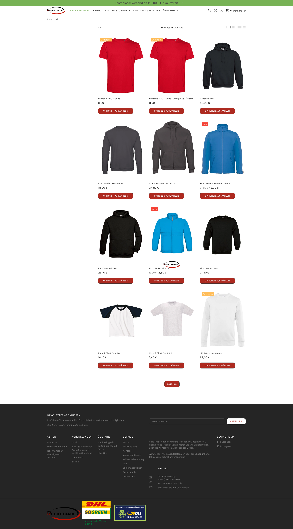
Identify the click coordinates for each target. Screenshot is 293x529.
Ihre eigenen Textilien (53, 456)
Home (49, 19)
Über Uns (102, 453)
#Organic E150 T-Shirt (109, 98)
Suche (126, 442)
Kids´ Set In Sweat (209, 268)
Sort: (100, 27)
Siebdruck (77, 457)
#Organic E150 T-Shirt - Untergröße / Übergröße (172, 98)
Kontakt (127, 450)
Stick (75, 442)
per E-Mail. (188, 447)
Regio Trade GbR (56, 10)
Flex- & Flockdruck (82, 446)
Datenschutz (129, 472)
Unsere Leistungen (57, 446)
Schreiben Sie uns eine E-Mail (173, 487)
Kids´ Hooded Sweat (108, 268)
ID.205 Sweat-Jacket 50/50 (162, 183)
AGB (125, 463)
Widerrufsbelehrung (133, 459)
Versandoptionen (132, 455)
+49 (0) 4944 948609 (169, 479)
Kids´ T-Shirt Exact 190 (160, 353)
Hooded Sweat (207, 98)
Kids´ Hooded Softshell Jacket (215, 183)
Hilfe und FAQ (130, 446)
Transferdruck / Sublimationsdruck (82, 452)
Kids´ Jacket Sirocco (159, 268)
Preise (75, 461)
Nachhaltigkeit (55, 450)
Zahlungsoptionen (132, 467)
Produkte (52, 442)
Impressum (129, 476)
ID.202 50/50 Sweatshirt (110, 183)
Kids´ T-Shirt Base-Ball (109, 353)
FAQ (190, 441)
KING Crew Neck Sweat (211, 353)
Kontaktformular (168, 447)
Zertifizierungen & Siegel (108, 447)
